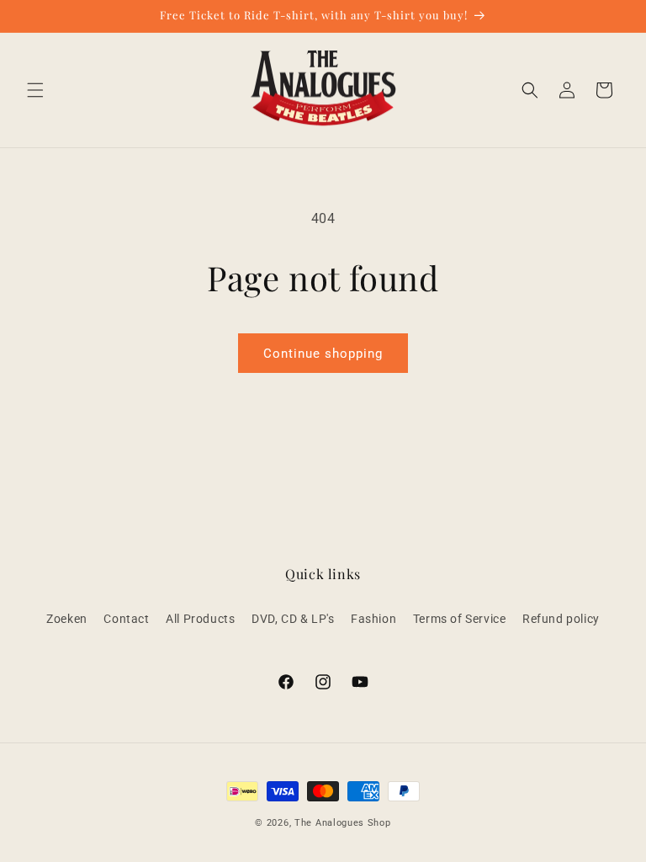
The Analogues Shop (342, 822)
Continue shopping (323, 353)
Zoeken (66, 618)
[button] (35, 90)
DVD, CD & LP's (293, 618)
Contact (126, 618)
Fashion (373, 618)
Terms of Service (459, 618)
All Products (200, 618)
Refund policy (561, 618)
